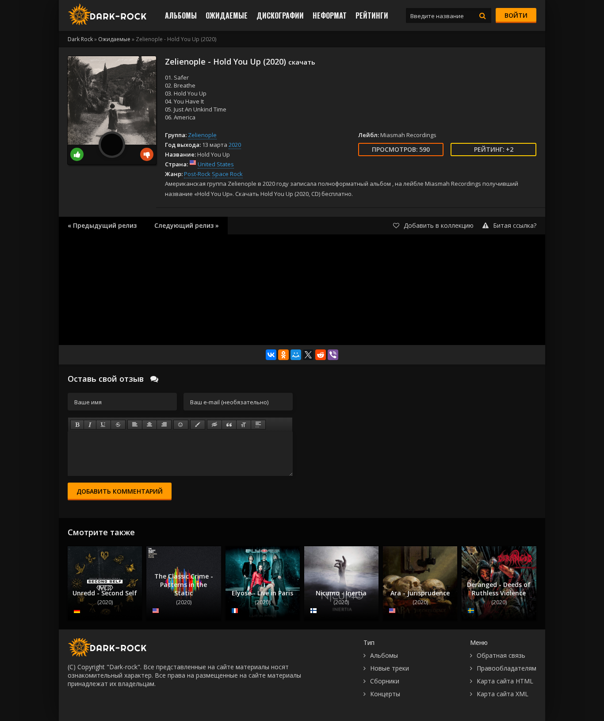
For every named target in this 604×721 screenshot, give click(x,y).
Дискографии (280, 15)
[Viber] (333, 354)
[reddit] (320, 354)
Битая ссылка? (514, 225)
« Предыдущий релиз (102, 225)
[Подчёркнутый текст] (103, 425)
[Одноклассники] (283, 354)
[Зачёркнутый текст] (118, 425)
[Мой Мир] (296, 354)
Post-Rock (197, 174)
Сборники (384, 681)
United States (216, 164)
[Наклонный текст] (90, 425)
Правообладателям (506, 668)
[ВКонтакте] (271, 354)
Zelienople (202, 135)
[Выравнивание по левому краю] (134, 425)
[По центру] (149, 425)
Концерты (385, 694)
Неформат (330, 15)
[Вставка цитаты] (229, 425)
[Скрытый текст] (214, 425)
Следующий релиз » (186, 225)
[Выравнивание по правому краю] (164, 425)
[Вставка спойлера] (258, 425)
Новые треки (389, 668)
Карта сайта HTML (505, 681)
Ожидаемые (227, 15)
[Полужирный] (77, 425)
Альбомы (181, 15)
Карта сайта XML (502, 694)
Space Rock (227, 174)
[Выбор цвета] (197, 425)
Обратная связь (501, 655)
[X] (308, 354)
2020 (235, 145)
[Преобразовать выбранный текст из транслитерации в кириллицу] (243, 425)
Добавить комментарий (119, 491)
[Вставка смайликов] (180, 425)
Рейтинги (372, 15)
